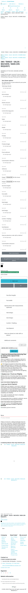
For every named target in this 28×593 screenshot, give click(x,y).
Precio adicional (6, 152)
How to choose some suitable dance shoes (14, 551)
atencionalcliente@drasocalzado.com (11, 565)
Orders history (22, 543)
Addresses (22, 540)
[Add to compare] (20, 286)
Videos (3, 538)
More (2, 415)
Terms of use (5, 543)
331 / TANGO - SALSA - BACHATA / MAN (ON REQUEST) (13, 516)
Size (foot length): (6, 185)
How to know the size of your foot (14, 543)
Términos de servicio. (5, 547)
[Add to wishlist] (7, 286)
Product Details (5, 418)
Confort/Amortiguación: (8, 111)
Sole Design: (5, 210)
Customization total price (8, 243)
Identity (22, 538)
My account (23, 537)
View (3, 528)
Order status (23, 545)
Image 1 (4, 177)
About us (4, 537)
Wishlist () (20, 4)
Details (3, 127)
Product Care (14, 555)
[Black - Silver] (1, 521)
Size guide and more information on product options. (14, 259)
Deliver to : (8, 1)
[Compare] (14, 512)
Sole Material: (5, 227)
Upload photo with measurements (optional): (13, 306)
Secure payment (4, 541)
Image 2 (4, 181)
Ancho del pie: (5, 94)
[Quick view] (15, 512)
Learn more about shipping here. (9, 382)
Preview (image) (6, 144)
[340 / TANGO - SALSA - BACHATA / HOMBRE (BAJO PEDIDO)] (14, 58)
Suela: (3, 119)
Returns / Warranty (13, 547)
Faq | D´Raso (14, 537)
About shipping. (13, 539)
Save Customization (14, 253)
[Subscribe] (26, 579)
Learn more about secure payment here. (11, 402)
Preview (4, 135)
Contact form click (5, 567)
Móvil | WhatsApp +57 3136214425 (10, 563)
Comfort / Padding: (6, 218)
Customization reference (8, 160)
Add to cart (15, 281)
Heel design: (5, 202)
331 (1, 518)
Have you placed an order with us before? (12, 235)
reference (4, 169)
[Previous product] (26, 13)
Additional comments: (10, 340)
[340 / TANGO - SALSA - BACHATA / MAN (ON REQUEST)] (14, 55)
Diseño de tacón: (6, 102)
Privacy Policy (5, 545)
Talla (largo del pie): (6, 86)
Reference (3, 270)
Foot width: (4, 194)
